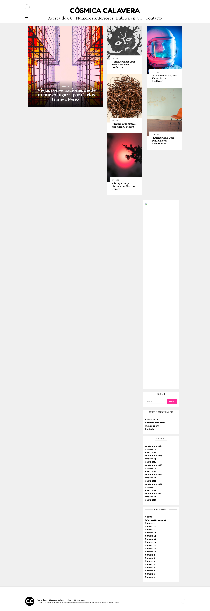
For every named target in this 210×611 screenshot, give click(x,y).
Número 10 (150, 526)
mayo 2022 (150, 478)
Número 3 (150, 558)
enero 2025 (150, 452)
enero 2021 (150, 490)
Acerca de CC (60, 18)
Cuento (148, 517)
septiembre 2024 (153, 455)
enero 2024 (150, 462)
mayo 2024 (150, 459)
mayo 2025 (150, 449)
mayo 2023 (150, 468)
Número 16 (150, 545)
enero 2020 (150, 500)
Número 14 (150, 539)
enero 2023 (150, 471)
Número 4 (150, 561)
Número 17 (150, 548)
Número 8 (150, 574)
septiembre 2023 (153, 465)
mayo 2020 (150, 497)
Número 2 (150, 555)
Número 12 (150, 533)
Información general (155, 520)
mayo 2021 (150, 487)
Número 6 (150, 567)
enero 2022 (150, 481)
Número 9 (150, 577)
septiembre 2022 (153, 474)
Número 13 (150, 536)
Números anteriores (94, 18)
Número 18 (150, 552)
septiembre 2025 (153, 446)
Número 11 (150, 529)
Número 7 (150, 571)
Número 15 (150, 542)
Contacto (153, 18)
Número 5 (150, 564)
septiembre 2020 (153, 493)
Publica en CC (129, 18)
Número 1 (150, 523)
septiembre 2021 (153, 484)
